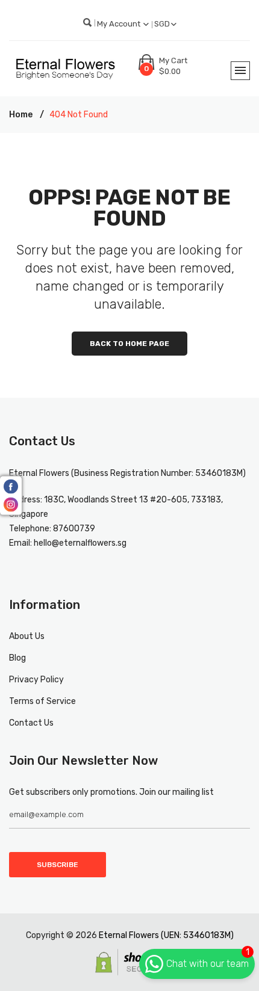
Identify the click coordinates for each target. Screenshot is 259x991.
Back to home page (129, 343)
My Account (119, 23)
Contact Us (31, 723)
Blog (17, 658)
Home (21, 115)
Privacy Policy (36, 680)
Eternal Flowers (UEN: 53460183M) (166, 935)
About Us (27, 636)
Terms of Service (42, 701)
